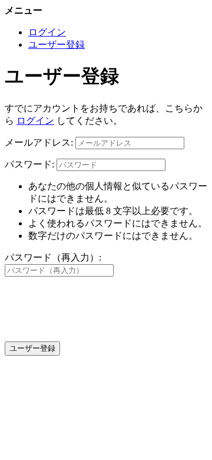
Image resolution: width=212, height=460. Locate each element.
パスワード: (29, 164)
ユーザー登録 (56, 45)
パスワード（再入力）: (53, 257)
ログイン (47, 32)
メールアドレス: (39, 142)
